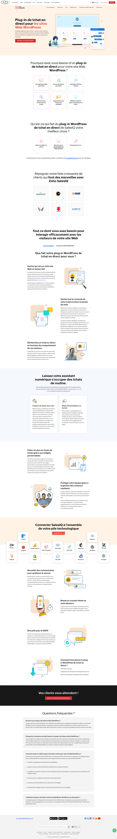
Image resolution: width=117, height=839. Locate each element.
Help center (99, 7)
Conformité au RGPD (64, 833)
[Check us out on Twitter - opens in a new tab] (88, 818)
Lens (34, 2)
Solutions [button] (59, 7)
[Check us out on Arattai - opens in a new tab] (96, 819)
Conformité (50, 832)
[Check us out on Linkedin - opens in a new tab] (91, 818)
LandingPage (27, 2)
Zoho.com (5, 2)
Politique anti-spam (67, 832)
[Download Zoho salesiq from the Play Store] (62, 818)
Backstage (46, 2)
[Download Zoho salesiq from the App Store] (54, 818)
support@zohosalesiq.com (26, 818)
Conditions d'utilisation (76, 832)
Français (96, 2)
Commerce (39, 2)
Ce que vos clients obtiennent (65, 245)
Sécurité (44, 832)
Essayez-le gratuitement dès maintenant (58, 698)
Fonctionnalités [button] (50, 7)
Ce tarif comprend (48, 245)
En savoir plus (58, 533)
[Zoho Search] (90, 2)
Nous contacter (39, 832)
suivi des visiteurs (41, 280)
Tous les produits (55, 2)
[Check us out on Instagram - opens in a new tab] (93, 818)
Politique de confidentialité (43, 833)
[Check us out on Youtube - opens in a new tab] (99, 818)
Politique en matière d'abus (74, 833)
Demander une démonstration (86, 7)
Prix (66, 7)
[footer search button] (68, 826)
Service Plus (15, 2)
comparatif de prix (72, 158)
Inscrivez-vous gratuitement (25, 40)
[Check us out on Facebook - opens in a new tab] (85, 818)
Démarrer (112, 2)
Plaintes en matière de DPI (57, 832)
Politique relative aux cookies (54, 833)
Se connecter (104, 2)
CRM (21, 2)
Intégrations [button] (73, 7)
